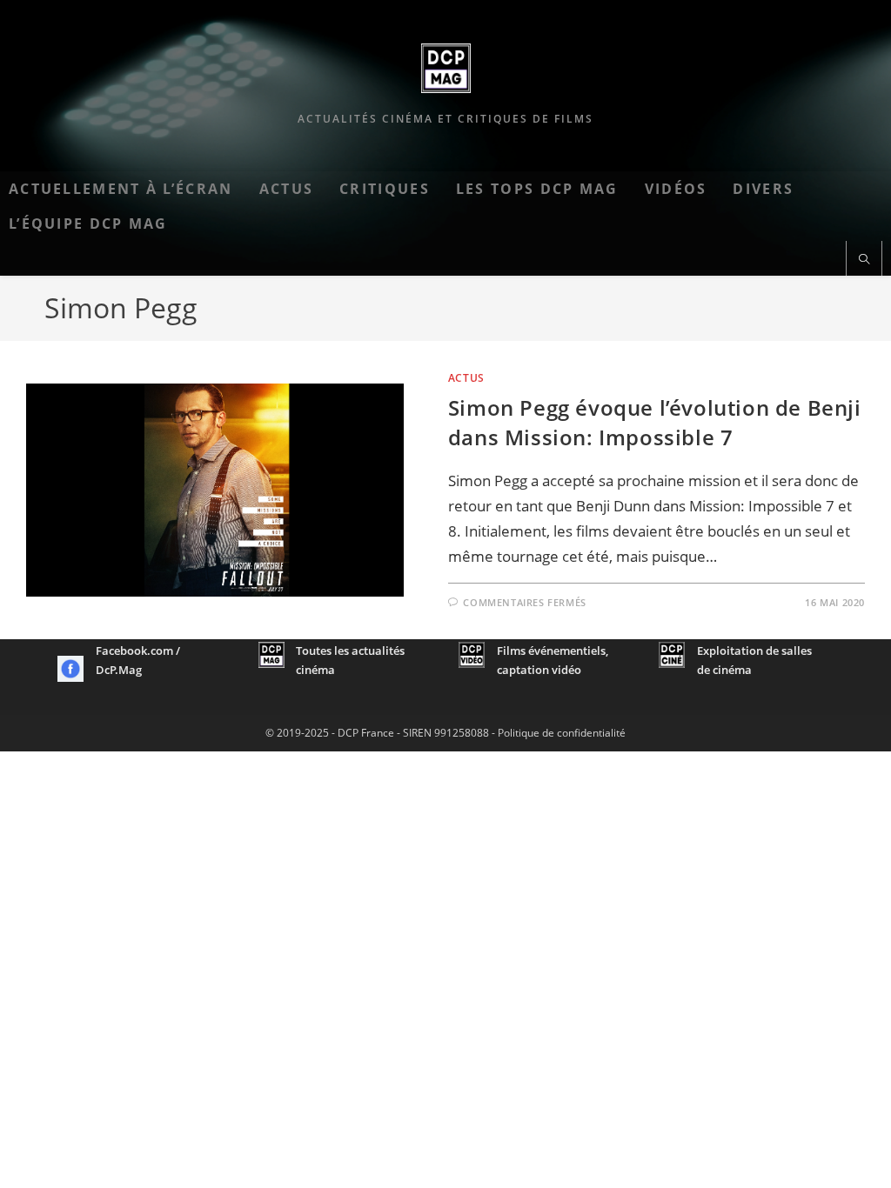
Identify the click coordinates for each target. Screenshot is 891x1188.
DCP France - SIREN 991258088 (413, 732)
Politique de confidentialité (562, 732)
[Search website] (864, 260)
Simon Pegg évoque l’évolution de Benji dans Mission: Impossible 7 (654, 422)
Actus (466, 377)
